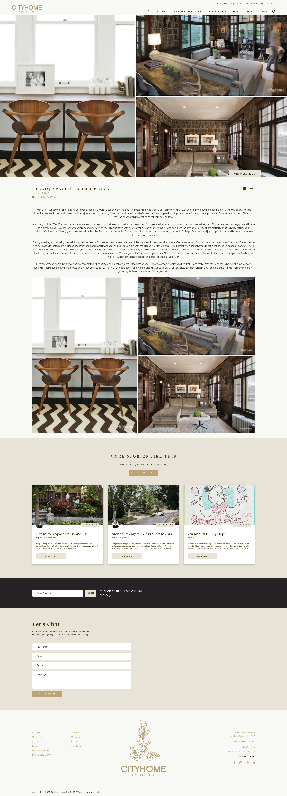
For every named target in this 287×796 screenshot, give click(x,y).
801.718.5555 (221, 4)
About (236, 11)
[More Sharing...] (251, 189)
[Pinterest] (248, 762)
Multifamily (76, 737)
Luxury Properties (40, 750)
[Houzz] (254, 762)
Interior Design (182, 11)
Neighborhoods (218, 11)
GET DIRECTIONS (244, 741)
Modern (75, 732)
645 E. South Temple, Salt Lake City (256, 4)
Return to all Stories (143, 473)
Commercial (38, 737)
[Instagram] (240, 762)
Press (248, 11)
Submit (90, 593)
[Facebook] (234, 762)
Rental (74, 741)
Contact (262, 11)
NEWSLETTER (246, 756)
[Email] (244, 189)
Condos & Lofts (39, 741)
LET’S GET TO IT (47, 694)
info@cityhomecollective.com (241, 751)
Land (34, 746)
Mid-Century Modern (42, 755)
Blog (200, 11)
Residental (76, 746)
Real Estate (161, 11)
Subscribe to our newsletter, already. (121, 593)
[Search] (149, 11)
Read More (51, 556)
